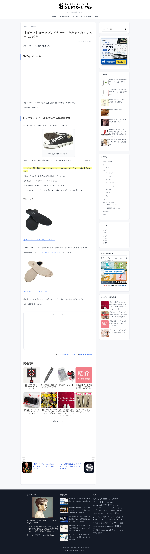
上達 (121, 523)
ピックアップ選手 (108, 202)
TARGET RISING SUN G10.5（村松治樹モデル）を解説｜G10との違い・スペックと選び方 (79, 519)
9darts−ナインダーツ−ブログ (75, 550)
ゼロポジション (101, 514)
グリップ (108, 176)
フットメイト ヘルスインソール (51, 252)
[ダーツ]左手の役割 (115, 109)
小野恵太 (103, 526)
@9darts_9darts (85, 354)
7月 (105, 232)
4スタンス (97, 499)
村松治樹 (110, 526)
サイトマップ (75, 547)
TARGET (107, 505)
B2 (104, 499)
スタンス (70, 354)
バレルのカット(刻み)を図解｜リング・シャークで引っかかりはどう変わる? (79, 537)
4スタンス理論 (86, 17)
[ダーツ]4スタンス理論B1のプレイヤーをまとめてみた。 (118, 82)
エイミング (109, 173)
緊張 (111, 530)
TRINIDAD (115, 505)
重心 (95, 533)
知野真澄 (103, 530)
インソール (61, 354)
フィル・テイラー (107, 519)
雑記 (96, 17)
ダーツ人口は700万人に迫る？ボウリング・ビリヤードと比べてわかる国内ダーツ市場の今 (79, 510)
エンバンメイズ (111, 508)
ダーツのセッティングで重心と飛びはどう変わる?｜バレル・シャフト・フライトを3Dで (79, 528)
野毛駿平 (100, 533)
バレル (75, 17)
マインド (108, 189)
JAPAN (115, 499)
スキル (105, 170)
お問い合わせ (85, 547)
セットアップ (110, 183)
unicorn (95, 508)
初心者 (95, 526)
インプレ (100, 508)
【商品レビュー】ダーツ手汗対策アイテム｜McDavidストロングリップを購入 (118, 314)
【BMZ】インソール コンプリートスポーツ (39, 240)
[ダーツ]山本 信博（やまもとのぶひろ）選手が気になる (117, 142)
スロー (112, 510)
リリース (108, 192)
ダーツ (118, 513)
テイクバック (110, 186)
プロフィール (40, 535)
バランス (109, 517)
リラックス (103, 523)
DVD (107, 167)
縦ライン (116, 530)
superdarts (98, 505)
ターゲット (110, 514)
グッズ (105, 165)
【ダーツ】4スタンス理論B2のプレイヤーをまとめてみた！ (118, 92)
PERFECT (99, 502)
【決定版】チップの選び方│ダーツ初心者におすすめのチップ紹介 (118, 323)
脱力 (107, 196)
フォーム (116, 520)
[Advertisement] (41, 332)
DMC (107, 499)
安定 (99, 526)
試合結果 (105, 211)
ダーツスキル (64, 17)
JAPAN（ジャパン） (112, 205)
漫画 (98, 530)
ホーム (54, 17)
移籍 (107, 530)
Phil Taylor (111, 502)
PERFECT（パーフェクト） (114, 208)
